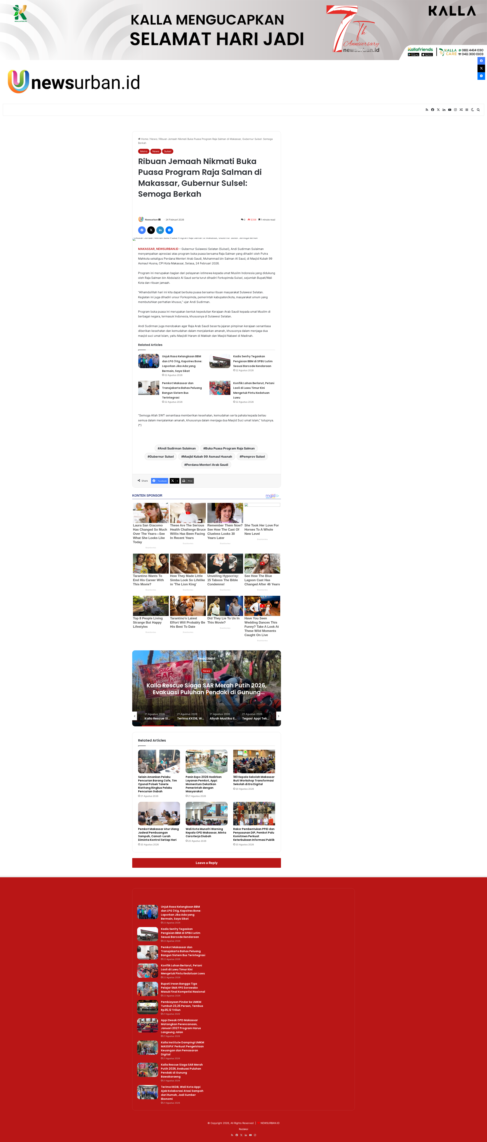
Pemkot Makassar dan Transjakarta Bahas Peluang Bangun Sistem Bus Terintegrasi (183, 951)
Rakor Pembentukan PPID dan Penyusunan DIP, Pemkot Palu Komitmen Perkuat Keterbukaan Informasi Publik (254, 834)
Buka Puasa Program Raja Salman (230, 448)
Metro (143, 151)
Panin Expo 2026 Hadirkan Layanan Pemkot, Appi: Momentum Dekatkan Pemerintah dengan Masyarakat (204, 784)
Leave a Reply (207, 863)
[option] (206, 688)
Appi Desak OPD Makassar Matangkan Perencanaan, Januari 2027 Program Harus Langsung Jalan (181, 1026)
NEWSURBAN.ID (167, 249)
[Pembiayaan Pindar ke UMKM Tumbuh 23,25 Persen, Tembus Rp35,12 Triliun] (147, 1007)
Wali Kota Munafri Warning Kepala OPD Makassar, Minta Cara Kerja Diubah (206, 832)
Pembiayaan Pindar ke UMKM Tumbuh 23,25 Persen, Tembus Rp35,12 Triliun (182, 1006)
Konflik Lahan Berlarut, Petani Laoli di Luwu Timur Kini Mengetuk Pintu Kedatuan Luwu (183, 969)
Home (144, 138)
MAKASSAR (146, 249)
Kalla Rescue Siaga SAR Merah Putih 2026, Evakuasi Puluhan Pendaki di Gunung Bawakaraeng (182, 1071)
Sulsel (167, 151)
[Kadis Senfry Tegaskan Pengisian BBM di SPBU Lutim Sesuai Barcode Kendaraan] (219, 361)
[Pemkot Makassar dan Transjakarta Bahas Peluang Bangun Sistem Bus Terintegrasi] (148, 388)
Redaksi (243, 1129)
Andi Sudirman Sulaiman (178, 448)
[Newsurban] (73, 82)
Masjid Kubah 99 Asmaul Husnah (207, 456)
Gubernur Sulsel (162, 456)
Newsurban (151, 219)
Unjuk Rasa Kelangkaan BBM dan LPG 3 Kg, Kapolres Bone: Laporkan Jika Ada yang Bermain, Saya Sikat (181, 913)
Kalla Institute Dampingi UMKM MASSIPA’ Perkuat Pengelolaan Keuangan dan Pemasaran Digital (182, 1048)
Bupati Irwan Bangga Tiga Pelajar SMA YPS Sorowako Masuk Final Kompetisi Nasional (183, 988)
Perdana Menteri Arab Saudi (207, 465)
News (153, 138)
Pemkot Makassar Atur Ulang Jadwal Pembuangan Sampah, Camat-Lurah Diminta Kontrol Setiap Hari (158, 834)
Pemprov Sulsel (253, 456)
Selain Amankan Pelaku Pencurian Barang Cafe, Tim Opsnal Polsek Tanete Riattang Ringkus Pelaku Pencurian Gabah (157, 784)
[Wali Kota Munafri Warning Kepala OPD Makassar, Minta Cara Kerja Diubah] (207, 813)
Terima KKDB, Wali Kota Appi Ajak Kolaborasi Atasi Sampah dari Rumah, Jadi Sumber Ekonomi (206, 692)
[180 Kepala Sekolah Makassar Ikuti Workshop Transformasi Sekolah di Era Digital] (254, 761)
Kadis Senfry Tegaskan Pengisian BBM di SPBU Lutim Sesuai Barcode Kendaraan (253, 361)
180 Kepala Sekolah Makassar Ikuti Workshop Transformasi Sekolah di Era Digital (254, 780)
